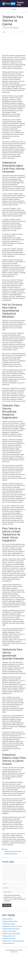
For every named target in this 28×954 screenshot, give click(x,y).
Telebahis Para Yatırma (9, 938)
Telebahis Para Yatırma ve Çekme (12, 926)
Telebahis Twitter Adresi (9, 931)
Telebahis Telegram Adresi (10, 921)
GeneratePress (14, 951)
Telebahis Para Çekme (10, 853)
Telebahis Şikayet (7, 919)
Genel (5, 849)
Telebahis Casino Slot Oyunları (11, 933)
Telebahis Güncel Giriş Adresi (12, 851)
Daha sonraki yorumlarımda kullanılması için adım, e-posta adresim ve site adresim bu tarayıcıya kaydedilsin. (14, 898)
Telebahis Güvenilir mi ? (9, 936)
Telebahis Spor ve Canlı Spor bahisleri (13, 941)
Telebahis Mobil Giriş (8, 943)
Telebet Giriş (20, 3)
